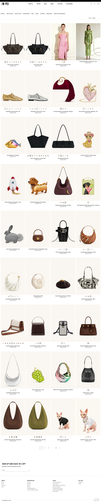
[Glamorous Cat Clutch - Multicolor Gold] (88, 135)
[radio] (5, 62)
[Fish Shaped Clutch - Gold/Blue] (13, 135)
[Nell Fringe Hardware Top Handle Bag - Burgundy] (63, 88)
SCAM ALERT (55, 491)
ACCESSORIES (69, 3)
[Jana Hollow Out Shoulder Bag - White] (13, 276)
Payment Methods (56, 486)
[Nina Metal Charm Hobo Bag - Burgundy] (63, 182)
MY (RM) (9, 500)
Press (2, 483)
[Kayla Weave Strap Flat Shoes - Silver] (38, 88)
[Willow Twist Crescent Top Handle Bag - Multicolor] (63, 369)
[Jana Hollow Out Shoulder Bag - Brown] (88, 229)
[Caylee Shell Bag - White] (38, 276)
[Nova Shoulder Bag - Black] (63, 135)
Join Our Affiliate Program (32, 489)
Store (2, 486)
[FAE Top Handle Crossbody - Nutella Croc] (38, 323)
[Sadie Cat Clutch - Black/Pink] (63, 416)
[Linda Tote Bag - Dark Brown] (13, 41)
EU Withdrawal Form (31, 488)
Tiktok (79, 483)
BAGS (45, 3)
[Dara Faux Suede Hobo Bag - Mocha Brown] (13, 416)
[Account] (94, 4)
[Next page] (59, 447)
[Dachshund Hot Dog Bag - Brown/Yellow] (38, 182)
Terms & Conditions (57, 482)
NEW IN (38, 3)
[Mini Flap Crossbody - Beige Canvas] (13, 323)
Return (28, 485)
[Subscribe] (28, 470)
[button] (91, 4)
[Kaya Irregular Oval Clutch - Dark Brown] (63, 276)
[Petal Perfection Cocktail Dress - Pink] (63, 41)
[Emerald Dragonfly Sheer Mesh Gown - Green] (88, 41)
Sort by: (90, 18)
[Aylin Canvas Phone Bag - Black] (63, 323)
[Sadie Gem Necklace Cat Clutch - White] (88, 416)
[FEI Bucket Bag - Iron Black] (88, 369)
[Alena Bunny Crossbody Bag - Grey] (13, 229)
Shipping (29, 483)
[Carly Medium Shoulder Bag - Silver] (13, 369)
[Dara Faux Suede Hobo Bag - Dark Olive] (38, 416)
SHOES (52, 3)
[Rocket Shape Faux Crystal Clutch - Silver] (13, 182)
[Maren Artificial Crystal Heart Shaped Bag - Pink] (88, 88)
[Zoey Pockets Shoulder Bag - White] (88, 276)
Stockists (3, 485)
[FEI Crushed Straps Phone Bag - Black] (63, 229)
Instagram (80, 482)
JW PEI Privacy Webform (58, 489)
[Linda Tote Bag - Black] (38, 41)
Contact (28, 482)
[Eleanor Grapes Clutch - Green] (38, 369)
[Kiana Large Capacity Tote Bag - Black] (38, 135)
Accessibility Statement (58, 488)
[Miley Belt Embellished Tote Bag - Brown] (88, 323)
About (2, 482)
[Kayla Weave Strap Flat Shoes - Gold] (13, 88)
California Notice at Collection (59, 485)
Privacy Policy (55, 483)
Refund (28, 486)
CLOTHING (60, 3)
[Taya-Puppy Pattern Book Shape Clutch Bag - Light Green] (88, 182)
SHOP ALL (30, 3)
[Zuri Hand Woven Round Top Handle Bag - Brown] (38, 229)
